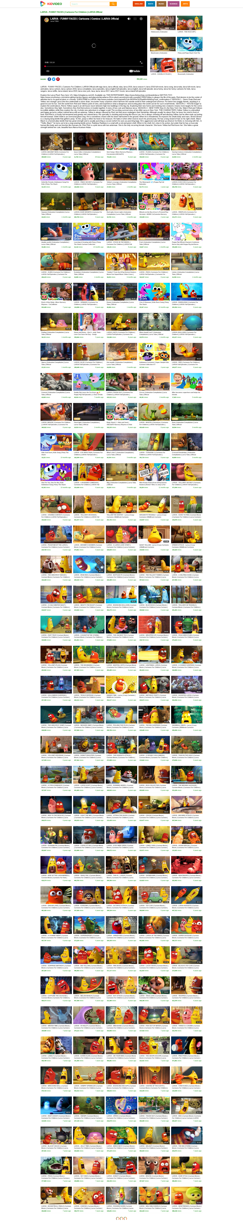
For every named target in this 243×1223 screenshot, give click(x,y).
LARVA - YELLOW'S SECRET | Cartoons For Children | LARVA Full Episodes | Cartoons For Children (186, 485)
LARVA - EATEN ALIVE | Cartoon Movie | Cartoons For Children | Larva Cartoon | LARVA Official (88, 1058)
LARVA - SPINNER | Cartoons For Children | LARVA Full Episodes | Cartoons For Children (86, 304)
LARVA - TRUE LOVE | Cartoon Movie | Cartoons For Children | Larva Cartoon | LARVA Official (153, 998)
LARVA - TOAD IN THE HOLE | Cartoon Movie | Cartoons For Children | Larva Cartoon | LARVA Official (186, 757)
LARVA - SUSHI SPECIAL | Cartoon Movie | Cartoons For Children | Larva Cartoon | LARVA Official (185, 848)
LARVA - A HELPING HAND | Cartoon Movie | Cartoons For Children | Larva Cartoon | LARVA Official (185, 577)
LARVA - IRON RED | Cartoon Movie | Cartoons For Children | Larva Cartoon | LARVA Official (88, 577)
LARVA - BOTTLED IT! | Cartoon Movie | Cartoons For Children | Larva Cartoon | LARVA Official (121, 577)
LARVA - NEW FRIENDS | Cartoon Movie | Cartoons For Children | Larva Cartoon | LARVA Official (186, 1208)
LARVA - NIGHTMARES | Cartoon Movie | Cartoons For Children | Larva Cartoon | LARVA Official (186, 878)
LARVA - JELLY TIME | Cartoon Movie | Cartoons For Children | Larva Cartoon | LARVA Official (88, 1148)
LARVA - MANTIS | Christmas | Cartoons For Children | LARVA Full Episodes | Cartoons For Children (153, 425)
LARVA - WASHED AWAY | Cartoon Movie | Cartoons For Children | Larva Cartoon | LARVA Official (89, 727)
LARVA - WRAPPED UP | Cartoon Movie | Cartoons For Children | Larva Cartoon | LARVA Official (154, 637)
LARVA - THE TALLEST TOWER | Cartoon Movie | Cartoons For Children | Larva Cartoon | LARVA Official (154, 577)
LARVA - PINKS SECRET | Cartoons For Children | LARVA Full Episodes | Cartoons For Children (88, 184)
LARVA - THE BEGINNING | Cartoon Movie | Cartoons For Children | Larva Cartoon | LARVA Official (87, 667)
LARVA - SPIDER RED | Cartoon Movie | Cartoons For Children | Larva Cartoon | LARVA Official (121, 938)
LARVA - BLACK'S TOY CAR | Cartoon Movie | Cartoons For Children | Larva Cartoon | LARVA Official (185, 968)
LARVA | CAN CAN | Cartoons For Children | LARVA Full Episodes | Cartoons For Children (184, 184)
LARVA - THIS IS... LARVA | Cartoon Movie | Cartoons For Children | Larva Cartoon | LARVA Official (120, 878)
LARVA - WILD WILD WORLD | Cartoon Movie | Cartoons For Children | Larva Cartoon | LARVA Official (153, 1208)
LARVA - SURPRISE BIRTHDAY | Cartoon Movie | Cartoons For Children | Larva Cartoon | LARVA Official (56, 968)
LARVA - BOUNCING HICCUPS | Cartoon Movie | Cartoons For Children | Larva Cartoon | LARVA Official (121, 1088)
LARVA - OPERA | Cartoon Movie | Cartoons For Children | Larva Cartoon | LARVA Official (121, 1118)
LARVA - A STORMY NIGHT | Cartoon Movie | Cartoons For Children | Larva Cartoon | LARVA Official (54, 938)
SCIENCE (173, 4)
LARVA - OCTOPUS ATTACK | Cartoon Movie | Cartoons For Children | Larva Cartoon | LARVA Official (120, 908)
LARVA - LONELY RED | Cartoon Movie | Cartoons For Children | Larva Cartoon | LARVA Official (153, 848)
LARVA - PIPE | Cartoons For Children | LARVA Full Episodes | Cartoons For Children (186, 364)
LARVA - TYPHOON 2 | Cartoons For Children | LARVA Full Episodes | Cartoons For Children (152, 455)
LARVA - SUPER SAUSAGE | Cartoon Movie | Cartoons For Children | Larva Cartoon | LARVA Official (185, 938)
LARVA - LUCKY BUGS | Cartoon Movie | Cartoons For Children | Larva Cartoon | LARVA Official (153, 968)
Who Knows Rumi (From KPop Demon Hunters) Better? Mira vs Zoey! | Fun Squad (153, 485)
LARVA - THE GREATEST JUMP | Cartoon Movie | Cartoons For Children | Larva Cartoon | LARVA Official (56, 727)
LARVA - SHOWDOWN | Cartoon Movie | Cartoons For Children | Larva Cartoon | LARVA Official (153, 878)
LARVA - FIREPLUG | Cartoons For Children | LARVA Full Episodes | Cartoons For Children (184, 214)
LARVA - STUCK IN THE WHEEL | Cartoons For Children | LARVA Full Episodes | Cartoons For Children (119, 244)
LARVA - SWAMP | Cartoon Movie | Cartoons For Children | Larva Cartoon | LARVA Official (88, 1118)
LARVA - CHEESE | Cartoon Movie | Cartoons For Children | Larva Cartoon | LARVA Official (88, 1208)
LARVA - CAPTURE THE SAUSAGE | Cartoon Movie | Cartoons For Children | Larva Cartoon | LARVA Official (55, 998)
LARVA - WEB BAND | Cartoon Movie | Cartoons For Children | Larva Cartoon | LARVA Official (121, 1028)
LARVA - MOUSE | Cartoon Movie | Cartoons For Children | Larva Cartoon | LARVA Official (153, 1178)
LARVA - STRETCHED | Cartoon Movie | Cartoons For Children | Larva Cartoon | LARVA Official (186, 1088)
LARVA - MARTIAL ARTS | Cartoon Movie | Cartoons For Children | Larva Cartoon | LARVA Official (121, 667)
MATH (150, 4)
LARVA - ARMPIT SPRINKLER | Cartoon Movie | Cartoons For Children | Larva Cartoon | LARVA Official (88, 1088)
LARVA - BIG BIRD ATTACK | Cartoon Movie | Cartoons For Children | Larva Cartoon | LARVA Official (185, 818)
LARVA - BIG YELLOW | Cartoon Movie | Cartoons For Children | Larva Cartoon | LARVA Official (88, 968)
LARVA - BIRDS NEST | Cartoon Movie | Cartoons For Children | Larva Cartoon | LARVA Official (121, 1148)
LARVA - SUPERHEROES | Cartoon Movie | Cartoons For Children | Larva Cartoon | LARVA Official (87, 938)
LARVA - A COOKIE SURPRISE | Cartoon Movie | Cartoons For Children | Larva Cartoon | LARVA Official (186, 667)
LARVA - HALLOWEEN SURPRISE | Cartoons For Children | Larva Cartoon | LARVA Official (55, 697)
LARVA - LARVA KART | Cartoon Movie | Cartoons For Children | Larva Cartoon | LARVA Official (88, 787)
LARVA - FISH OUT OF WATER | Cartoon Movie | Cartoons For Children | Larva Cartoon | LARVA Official (153, 1028)
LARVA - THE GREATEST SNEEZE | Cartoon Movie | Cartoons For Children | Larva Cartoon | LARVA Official (55, 577)
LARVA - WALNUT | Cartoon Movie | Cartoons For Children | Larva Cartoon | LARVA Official (153, 1148)
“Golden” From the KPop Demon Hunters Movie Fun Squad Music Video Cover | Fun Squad (121, 274)
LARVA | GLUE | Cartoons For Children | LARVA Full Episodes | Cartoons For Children (88, 364)
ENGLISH (139, 4)
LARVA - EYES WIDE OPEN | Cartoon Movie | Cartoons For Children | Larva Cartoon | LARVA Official (120, 848)
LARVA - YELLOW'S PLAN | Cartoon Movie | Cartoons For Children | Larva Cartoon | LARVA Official (54, 667)
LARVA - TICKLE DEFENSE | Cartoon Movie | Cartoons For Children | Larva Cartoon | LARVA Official (87, 697)
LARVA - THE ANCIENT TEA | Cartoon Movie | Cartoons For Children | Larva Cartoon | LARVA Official (120, 637)
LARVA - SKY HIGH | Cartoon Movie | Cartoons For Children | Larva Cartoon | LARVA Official (88, 1178)
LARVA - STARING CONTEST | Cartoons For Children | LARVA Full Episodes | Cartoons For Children (55, 517)
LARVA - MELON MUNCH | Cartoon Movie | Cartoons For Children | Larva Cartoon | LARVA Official (87, 998)
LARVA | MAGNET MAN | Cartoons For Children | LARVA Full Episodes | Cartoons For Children (55, 154)
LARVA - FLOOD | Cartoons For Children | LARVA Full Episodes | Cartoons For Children (154, 154)
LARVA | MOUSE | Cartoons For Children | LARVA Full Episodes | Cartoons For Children (55, 425)
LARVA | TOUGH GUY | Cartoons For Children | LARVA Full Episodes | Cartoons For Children (120, 395)
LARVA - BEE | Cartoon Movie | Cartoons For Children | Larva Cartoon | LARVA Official (186, 1118)
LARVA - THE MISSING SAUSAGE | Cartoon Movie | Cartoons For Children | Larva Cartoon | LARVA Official (186, 787)
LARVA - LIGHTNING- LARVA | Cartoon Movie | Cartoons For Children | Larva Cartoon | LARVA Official (153, 667)
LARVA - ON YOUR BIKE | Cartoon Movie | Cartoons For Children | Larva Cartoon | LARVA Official (121, 1058)
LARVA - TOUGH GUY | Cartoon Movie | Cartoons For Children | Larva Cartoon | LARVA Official (153, 1118)
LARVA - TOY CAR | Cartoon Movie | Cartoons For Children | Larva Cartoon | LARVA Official (153, 908)
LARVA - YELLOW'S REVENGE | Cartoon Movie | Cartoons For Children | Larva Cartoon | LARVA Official (55, 757)
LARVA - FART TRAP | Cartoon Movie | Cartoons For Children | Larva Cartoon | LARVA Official (55, 637)
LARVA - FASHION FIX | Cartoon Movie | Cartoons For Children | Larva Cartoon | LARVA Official (55, 848)
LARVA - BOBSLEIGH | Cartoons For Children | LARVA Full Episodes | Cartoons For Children (185, 304)
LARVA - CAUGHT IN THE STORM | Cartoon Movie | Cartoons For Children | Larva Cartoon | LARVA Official (88, 637)
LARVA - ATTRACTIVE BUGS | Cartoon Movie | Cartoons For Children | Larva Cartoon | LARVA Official (120, 818)
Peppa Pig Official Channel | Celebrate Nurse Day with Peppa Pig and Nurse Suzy (185, 244)
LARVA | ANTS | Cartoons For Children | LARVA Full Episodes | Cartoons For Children (121, 335)
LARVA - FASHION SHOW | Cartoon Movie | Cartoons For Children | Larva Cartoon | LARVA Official (120, 1208)
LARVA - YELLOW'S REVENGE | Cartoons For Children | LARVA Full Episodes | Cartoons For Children (86, 517)
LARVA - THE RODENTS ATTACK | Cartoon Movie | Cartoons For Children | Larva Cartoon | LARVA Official (121, 757)
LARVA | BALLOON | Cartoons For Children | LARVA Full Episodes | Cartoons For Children (184, 335)
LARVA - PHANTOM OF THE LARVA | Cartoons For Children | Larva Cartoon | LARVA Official (55, 547)
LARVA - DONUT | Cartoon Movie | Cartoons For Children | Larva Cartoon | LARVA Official (121, 1178)
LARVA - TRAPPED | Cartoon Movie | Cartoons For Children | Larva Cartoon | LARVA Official (186, 998)
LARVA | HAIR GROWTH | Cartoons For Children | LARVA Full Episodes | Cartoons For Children (88, 214)
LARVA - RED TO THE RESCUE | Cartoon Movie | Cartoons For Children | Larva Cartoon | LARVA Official (56, 818)
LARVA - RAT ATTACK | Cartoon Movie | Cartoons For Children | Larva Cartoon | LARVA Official (121, 998)
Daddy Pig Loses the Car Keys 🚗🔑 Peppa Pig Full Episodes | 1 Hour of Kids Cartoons (88, 395)
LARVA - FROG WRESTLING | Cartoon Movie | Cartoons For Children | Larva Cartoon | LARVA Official (185, 637)
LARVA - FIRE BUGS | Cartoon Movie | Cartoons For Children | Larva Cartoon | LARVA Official (121, 968)
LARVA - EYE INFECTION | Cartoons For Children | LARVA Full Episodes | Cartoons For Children (88, 455)
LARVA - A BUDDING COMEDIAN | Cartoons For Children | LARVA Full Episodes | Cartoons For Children (86, 485)
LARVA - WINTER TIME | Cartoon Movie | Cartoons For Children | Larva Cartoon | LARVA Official (55, 1028)
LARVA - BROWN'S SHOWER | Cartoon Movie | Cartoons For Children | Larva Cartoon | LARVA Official (88, 547)
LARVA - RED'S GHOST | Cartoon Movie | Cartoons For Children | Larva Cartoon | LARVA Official (56, 1118)
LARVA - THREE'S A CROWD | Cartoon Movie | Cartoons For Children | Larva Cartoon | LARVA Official (186, 1028)
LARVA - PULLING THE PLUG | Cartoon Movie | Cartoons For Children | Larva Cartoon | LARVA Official (121, 727)
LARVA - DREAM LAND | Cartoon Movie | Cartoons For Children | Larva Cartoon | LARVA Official (56, 908)
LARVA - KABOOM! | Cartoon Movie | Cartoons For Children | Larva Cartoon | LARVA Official (88, 908)
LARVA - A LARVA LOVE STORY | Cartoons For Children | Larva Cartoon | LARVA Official (121, 547)
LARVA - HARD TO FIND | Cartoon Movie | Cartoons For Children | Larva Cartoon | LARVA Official (186, 517)
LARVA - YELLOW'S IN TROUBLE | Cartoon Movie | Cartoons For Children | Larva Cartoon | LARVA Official (186, 607)
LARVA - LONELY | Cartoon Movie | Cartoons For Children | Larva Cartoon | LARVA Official (55, 1058)
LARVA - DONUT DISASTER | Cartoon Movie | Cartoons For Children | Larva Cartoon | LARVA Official (87, 757)
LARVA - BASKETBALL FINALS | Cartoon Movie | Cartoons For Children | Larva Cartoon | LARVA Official (56, 1208)
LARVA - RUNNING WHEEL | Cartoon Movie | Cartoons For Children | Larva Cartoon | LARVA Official (120, 787)
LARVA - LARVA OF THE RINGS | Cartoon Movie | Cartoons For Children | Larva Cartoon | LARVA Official (154, 938)
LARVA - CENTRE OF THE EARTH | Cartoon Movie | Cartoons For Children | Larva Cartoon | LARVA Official (153, 1088)
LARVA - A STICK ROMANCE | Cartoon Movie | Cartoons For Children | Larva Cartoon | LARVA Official (55, 787)
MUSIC (161, 4)
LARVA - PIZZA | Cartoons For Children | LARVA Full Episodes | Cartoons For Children (153, 274)
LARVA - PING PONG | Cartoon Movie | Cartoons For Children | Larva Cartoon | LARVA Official (186, 1058)
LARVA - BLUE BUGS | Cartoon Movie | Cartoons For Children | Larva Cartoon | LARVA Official (153, 607)
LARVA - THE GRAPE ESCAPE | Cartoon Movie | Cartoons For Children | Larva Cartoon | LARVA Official (153, 1058)
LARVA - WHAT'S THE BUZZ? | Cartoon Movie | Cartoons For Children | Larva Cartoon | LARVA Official (88, 607)
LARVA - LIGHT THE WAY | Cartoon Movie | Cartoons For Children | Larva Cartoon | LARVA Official (89, 818)
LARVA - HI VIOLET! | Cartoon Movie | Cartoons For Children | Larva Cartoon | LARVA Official (88, 1028)
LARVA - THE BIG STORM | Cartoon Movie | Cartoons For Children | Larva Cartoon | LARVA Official (185, 1148)
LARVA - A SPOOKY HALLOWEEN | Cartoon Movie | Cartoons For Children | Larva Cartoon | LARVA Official (153, 757)
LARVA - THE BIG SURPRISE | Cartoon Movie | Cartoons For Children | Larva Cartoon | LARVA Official (153, 727)
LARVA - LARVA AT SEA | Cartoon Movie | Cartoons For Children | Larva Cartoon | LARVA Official (88, 848)
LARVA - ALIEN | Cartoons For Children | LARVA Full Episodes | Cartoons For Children (55, 274)
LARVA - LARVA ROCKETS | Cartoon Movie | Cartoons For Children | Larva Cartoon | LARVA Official (185, 908)
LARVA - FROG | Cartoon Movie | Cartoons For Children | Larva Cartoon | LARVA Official (55, 1178)
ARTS (185, 4)
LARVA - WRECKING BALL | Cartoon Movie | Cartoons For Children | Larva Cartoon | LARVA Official (54, 1088)
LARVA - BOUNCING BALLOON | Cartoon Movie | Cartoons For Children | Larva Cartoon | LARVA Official (121, 607)
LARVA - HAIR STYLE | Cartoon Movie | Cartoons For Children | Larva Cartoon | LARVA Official (186, 1178)
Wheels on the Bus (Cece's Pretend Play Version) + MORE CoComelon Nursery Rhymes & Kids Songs (153, 214)
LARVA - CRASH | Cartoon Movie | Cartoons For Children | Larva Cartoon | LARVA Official (153, 818)
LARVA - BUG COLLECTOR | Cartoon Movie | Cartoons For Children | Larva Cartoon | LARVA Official (152, 787)
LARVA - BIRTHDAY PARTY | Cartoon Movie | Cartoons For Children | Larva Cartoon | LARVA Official (152, 697)
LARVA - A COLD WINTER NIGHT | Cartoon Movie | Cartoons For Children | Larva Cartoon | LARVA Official (55, 607)
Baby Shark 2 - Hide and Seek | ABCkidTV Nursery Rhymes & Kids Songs (119, 425)
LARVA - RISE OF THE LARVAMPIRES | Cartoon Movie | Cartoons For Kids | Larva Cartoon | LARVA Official (55, 878)
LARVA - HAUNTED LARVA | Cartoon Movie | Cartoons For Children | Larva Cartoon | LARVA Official (185, 697)
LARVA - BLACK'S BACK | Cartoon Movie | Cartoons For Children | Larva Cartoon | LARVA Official (54, 1148)
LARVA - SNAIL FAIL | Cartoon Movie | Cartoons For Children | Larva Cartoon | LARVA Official (88, 878)
